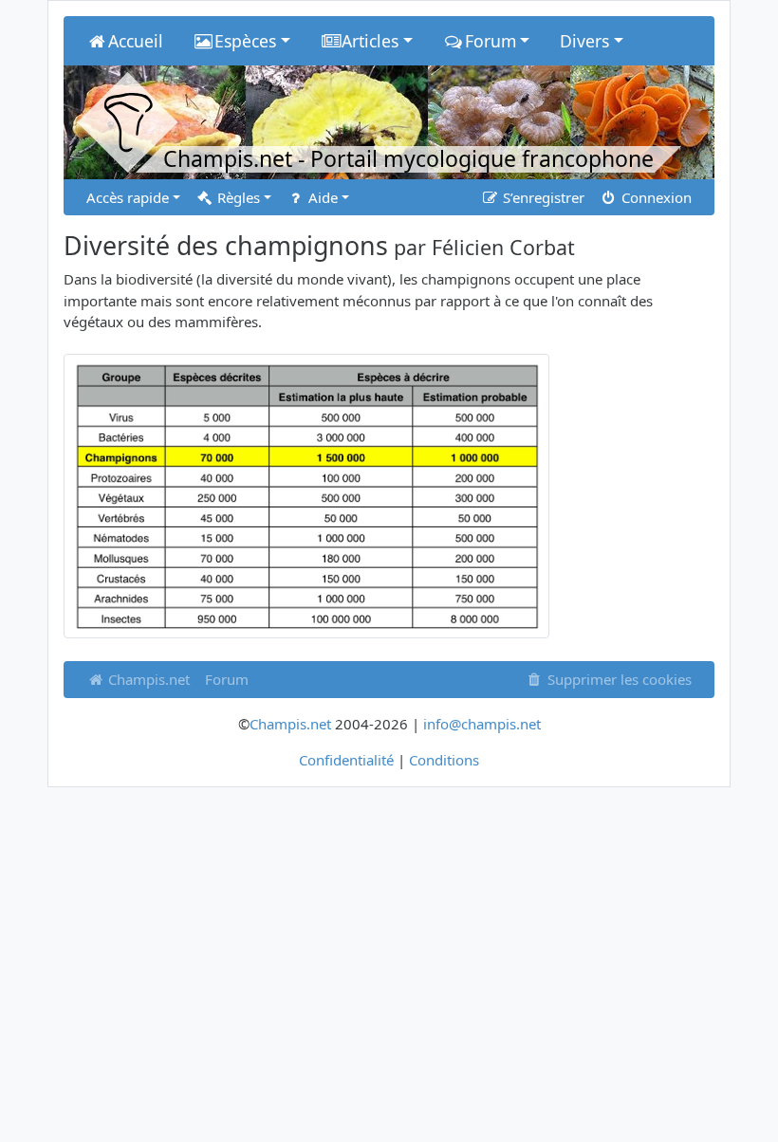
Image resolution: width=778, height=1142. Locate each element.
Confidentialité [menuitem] (346, 759)
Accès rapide (127, 197)
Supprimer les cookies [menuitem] (618, 679)
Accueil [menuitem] (135, 40)
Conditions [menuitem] (444, 759)
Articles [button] (370, 40)
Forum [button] (490, 40)
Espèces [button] (245, 40)
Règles (236, 197)
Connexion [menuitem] (655, 197)
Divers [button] (584, 40)
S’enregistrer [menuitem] (541, 197)
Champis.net (147, 679)
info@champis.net (482, 723)
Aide (321, 197)
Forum (227, 679)
